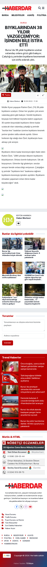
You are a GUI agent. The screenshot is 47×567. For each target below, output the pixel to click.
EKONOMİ (34, 538)
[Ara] (39, 8)
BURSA (5, 15)
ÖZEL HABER (20, 538)
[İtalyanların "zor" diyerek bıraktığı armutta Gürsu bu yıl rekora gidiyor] (12, 290)
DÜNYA (15, 541)
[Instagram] (26, 507)
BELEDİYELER (18, 15)
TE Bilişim (29, 563)
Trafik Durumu (10, 517)
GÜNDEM (26, 541)
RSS (8, 556)
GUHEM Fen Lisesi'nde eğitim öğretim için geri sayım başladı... (34, 278)
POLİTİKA (41, 15)
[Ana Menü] (43, 8)
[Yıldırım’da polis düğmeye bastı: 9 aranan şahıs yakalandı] (35, 244)
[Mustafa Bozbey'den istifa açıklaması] (12, 268)
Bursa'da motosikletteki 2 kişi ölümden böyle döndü (12, 253)
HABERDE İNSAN (10, 544)
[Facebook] (17, 507)
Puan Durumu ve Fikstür (14, 520)
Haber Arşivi (10, 528)
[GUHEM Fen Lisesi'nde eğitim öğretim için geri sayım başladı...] (35, 268)
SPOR (6, 541)
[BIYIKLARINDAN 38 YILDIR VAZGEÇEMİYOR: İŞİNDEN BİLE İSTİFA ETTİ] (23, 78)
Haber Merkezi (15, 101)
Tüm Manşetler (11, 523)
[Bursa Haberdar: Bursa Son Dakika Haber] (17, 8)
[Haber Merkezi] (8, 220)
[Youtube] (30, 507)
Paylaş (7, 95)
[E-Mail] (18, 223)
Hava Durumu (10, 514)
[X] (21, 507)
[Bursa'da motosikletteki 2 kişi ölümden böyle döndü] (12, 244)
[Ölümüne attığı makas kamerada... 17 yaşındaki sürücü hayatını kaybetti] (35, 290)
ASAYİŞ (30, 15)
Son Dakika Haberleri (13, 525)
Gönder (7, 343)
